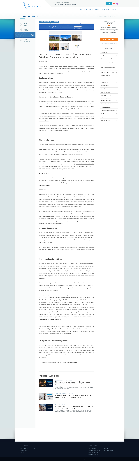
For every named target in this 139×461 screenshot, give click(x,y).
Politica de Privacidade (50, 459)
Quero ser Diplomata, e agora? (49, 21)
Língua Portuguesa (109, 92)
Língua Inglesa (109, 89)
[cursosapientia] (114, 4)
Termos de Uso (39, 459)
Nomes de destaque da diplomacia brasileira (109, 99)
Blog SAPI (106, 448)
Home (80, 9)
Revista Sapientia (93, 452)
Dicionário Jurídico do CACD (109, 72)
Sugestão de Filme (109, 117)
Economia (109, 79)
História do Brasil (109, 85)
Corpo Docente (23, 450)
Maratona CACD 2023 (109, 95)
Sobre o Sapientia (24, 448)
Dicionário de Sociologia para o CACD (109, 68)
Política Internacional (109, 104)
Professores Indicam (109, 107)
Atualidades (109, 52)
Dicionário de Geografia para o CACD (109, 63)
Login (108, 3)
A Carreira (96, 9)
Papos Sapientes (93, 454)
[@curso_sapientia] (117, 4)
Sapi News (109, 113)
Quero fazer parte (109, 39)
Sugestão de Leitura (109, 120)
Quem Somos (87, 9)
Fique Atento (92, 448)
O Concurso (105, 9)
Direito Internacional (109, 75)
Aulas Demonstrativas (94, 450)
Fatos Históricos (109, 82)
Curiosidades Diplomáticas (109, 58)
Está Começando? (108, 450)
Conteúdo (114, 9)
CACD (109, 55)
